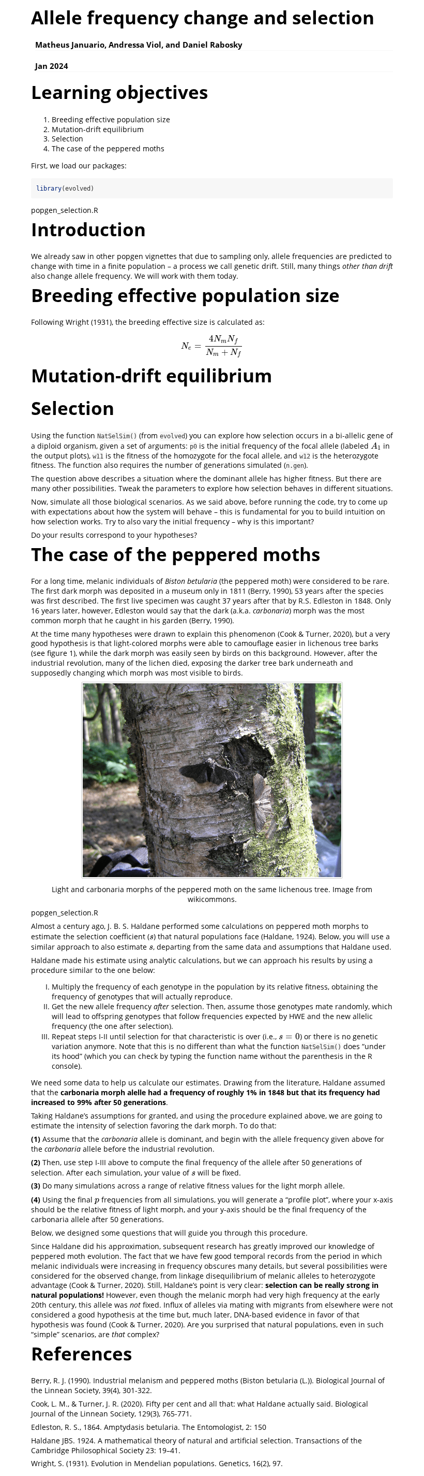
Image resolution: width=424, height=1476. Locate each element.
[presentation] (212, 346)
